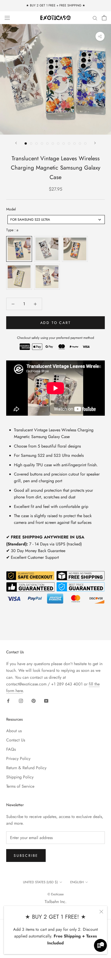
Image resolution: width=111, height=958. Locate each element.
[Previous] (16, 143)
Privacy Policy (18, 758)
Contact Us (15, 740)
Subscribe (26, 855)
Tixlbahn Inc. (56, 902)
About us (14, 731)
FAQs (11, 749)
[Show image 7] (58, 143)
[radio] (19, 249)
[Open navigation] (7, 17)
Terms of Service (20, 786)
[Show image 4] (42, 143)
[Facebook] (8, 700)
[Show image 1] (26, 143)
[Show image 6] (53, 143)
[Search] (95, 17)
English (77, 882)
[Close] (101, 912)
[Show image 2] (31, 143)
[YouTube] (46, 700)
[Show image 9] (69, 143)
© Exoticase (55, 894)
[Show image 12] (85, 143)
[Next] (95, 143)
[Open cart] (104, 17)
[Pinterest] (33, 700)
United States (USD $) (40, 882)
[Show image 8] (63, 143)
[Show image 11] (80, 143)
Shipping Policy (20, 777)
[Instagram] (21, 700)
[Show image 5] (47, 143)
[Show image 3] (36, 143)
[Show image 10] (74, 143)
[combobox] (56, 219)
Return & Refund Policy (26, 768)
